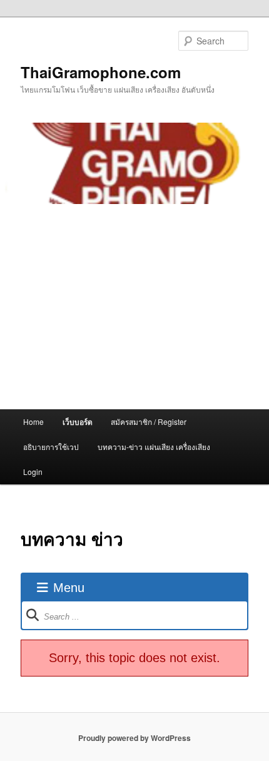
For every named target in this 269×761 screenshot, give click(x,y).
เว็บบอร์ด (78, 421)
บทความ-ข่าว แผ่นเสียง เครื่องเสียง (154, 446)
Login (33, 471)
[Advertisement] (134, 306)
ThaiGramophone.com (101, 72)
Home (33, 421)
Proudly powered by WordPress (134, 737)
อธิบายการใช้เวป (51, 446)
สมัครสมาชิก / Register (148, 421)
